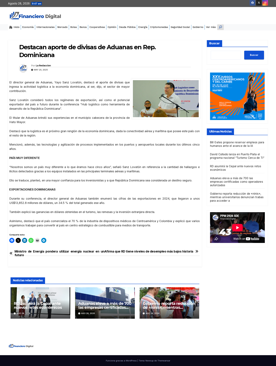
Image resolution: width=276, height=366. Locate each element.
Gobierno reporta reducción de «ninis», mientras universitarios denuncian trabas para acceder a (237, 197)
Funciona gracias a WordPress (121, 360)
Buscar (214, 43)
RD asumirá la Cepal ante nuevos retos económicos (38, 305)
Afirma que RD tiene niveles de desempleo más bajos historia (148, 251)
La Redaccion (43, 65)
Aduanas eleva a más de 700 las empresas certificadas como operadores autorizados (236, 181)
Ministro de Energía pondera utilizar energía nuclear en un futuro (59, 253)
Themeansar (163, 360)
